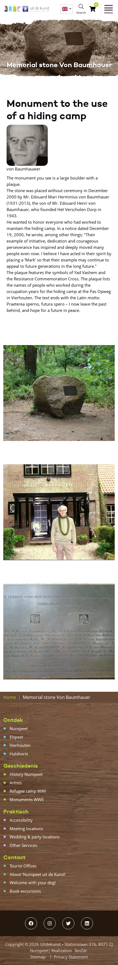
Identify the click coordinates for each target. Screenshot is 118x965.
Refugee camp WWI (28, 791)
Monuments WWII (27, 799)
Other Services (23, 845)
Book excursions (25, 891)
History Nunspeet (26, 774)
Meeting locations (26, 828)
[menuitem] (66, 9)
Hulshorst (19, 753)
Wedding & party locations (35, 836)
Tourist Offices (23, 866)
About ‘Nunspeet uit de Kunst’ (38, 874)
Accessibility (21, 820)
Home (9, 697)
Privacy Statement (71, 957)
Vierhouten (20, 745)
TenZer (80, 950)
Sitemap (38, 957)
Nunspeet (19, 728)
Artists (16, 782)
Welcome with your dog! (33, 882)
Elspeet (16, 737)
